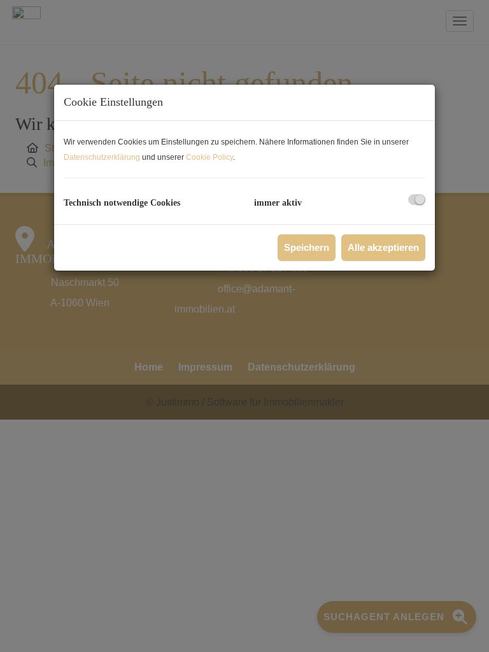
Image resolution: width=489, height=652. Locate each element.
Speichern (306, 247)
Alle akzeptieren (383, 247)
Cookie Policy (209, 157)
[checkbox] (416, 199)
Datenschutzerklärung (102, 157)
